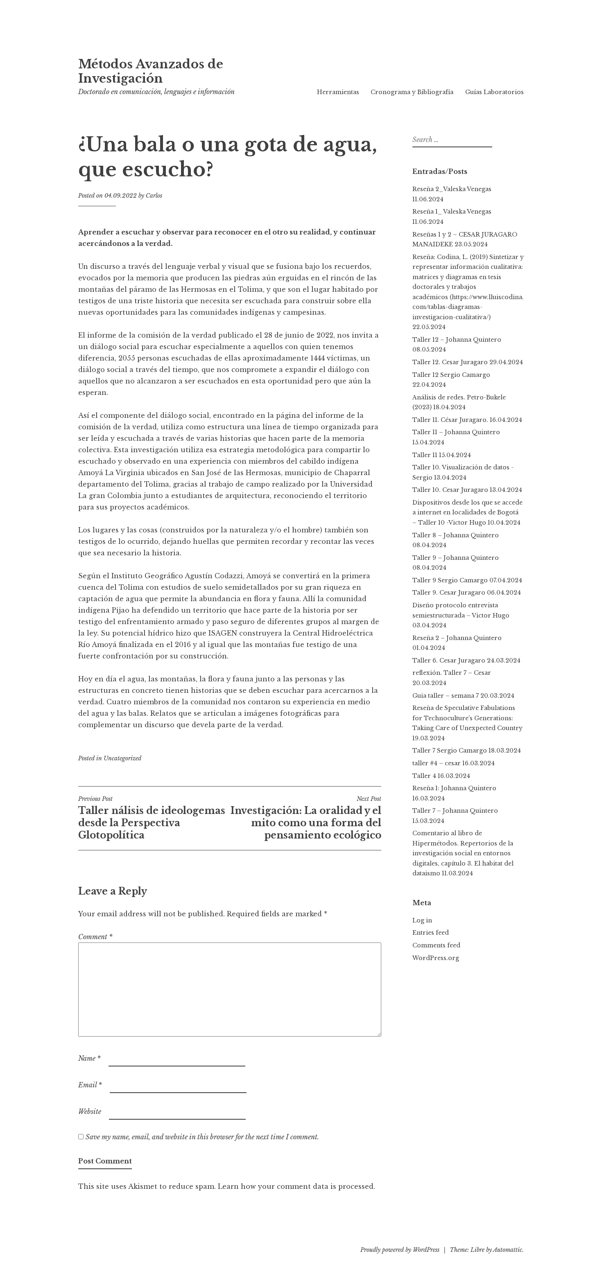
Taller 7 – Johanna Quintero (455, 810)
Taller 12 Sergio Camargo (451, 375)
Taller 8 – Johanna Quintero (455, 535)
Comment (95, 937)
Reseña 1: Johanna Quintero (454, 788)
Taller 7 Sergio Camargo (449, 750)
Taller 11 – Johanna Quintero (456, 432)
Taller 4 (424, 776)
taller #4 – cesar (436, 763)
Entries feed (430, 932)
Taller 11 (424, 455)
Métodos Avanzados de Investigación (150, 71)
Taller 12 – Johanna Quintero (456, 339)
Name (89, 1058)
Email (90, 1085)
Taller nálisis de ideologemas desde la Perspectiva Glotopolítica (151, 818)
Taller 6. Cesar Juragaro (448, 660)
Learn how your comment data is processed (295, 1186)
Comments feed (436, 945)
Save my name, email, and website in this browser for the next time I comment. (202, 1137)
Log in (422, 920)
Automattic (507, 1249)
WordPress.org (435, 958)
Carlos (154, 195)
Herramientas (338, 92)
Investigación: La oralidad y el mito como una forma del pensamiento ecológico (306, 818)
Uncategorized (122, 758)
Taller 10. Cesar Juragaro (450, 490)
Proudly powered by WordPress (399, 1249)
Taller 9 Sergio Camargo (450, 580)
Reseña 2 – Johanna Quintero (458, 638)
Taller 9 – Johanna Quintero (455, 557)
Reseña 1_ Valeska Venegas (451, 211)
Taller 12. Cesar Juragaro (450, 362)
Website (89, 1111)
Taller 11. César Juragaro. (450, 420)
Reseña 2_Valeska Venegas (451, 189)
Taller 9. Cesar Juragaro (448, 592)
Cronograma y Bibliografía (412, 92)
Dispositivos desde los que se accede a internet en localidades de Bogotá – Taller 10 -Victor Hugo (467, 512)
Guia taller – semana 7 (445, 695)
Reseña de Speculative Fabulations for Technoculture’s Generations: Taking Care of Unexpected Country (467, 718)
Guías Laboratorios (494, 92)
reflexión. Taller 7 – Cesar (451, 672)
